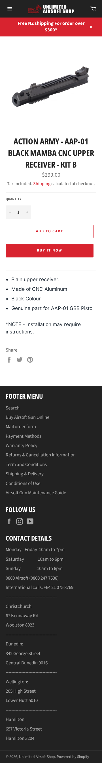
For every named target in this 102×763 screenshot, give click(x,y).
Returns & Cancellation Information (41, 455)
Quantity (13, 199)
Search (13, 408)
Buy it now (49, 250)
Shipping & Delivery (25, 474)
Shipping (41, 184)
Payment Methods (23, 436)
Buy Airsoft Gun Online (27, 417)
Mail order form (21, 426)
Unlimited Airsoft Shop (37, 756)
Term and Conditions (26, 464)
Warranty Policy (21, 445)
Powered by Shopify (73, 756)
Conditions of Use (23, 483)
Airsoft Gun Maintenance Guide (36, 492)
